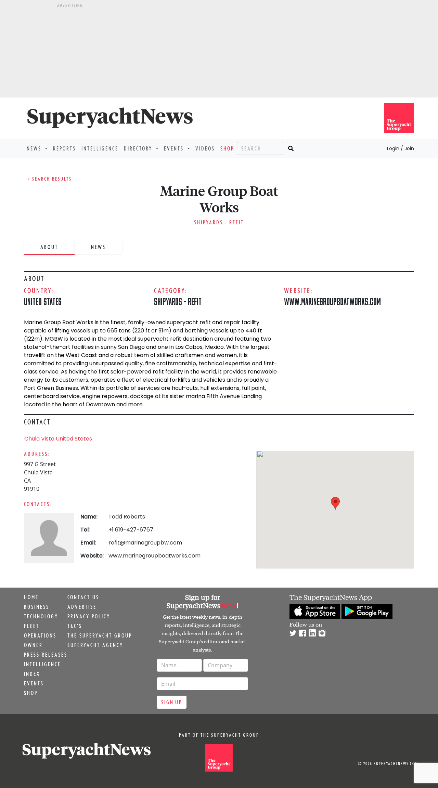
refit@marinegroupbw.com (145, 543)
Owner (33, 645)
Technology (41, 616)
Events (34, 683)
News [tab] (98, 247)
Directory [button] (139, 148)
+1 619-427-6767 (130, 530)
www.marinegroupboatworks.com (332, 301)
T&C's (74, 626)
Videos (205, 148)
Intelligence (99, 148)
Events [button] (175, 148)
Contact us (83, 597)
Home (31, 597)
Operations (40, 635)
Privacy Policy (88, 616)
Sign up (171, 702)
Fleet (31, 626)
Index (32, 674)
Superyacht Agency (95, 645)
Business (36, 607)
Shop (227, 148)
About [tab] (49, 247)
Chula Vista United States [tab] (58, 439)
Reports (64, 148)
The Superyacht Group (99, 635)
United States (43, 301)
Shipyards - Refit (219, 222)
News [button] (35, 148)
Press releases (45, 655)
